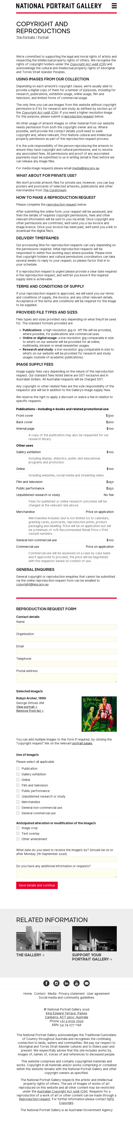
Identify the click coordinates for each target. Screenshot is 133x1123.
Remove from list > (30, 711)
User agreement (98, 994)
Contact (40, 994)
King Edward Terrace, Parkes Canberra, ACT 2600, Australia (66, 1015)
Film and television (35, 785)
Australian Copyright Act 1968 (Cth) (62, 1091)
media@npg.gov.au (85, 168)
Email (20, 646)
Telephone (23, 659)
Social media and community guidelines (66, 997)
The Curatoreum (54, 190)
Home (27, 994)
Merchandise (31, 802)
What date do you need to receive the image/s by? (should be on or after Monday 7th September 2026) (64, 852)
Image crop (30, 828)
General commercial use (39, 813)
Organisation (25, 634)
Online (26, 780)
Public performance (36, 791)
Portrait (43, 37)
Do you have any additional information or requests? (53, 866)
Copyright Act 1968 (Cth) (88, 64)
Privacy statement (72, 994)
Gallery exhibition (34, 774)
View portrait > (26, 707)
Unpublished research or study (44, 796)
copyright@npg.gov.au (32, 584)
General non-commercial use (42, 808)
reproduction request (79, 116)
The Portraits (25, 37)
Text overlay (31, 833)
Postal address (27, 671)
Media (52, 994)
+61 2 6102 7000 (72, 1021)
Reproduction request (34, 1099)
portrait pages (82, 743)
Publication (29, 768)
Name (20, 622)
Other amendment (34, 839)
